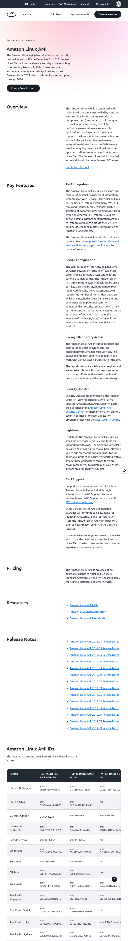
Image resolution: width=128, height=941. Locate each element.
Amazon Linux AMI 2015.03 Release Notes (94, 681)
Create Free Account (77, 167)
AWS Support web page (79, 502)
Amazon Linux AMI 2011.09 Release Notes (94, 728)
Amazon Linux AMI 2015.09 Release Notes (94, 674)
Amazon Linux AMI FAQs (84, 605)
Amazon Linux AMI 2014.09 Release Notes (94, 688)
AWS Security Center (107, 419)
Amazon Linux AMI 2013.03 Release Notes (94, 708)
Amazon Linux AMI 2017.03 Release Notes (94, 654)
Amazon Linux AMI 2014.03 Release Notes (94, 694)
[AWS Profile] (118, 4)
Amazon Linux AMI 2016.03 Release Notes (94, 668)
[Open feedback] (124, 471)
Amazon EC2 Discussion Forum (88, 611)
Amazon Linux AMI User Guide (87, 618)
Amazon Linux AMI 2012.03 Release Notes (94, 721)
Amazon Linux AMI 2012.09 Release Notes (94, 714)
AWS (9, 40)
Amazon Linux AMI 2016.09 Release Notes (94, 661)
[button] (107, 14)
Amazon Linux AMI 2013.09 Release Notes (94, 701)
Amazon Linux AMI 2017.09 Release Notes (94, 648)
